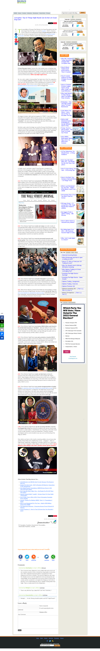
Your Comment (22, 614)
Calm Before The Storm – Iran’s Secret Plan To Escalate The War (66, 113)
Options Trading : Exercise (70, 284)
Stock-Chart (42, 13)
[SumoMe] (2, 338)
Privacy (48, 13)
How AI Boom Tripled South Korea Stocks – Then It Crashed (66, 70)
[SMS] (2, 334)
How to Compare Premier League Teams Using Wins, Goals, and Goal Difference (66, 88)
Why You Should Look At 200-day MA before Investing (72, 266)
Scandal (33, 526)
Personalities (42, 525)
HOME (15, 13)
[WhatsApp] (2, 325)
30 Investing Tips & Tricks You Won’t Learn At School (68, 196)
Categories (78, 19)
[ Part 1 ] (79, 288)
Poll (61, 302)
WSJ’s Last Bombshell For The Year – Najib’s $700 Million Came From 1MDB (68, 188)
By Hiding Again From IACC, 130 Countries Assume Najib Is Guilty (68, 231)
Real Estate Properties (24, 526)
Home (37, 638)
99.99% (44, 31)
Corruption (22, 525)
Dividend (68, 252)
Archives (73, 19)
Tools (72, 252)
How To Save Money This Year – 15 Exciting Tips (68, 169)
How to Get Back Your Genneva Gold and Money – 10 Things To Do (68, 179)
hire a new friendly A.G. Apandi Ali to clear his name (31, 292)
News (76, 252)
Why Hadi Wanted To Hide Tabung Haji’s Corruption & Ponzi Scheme (66, 96)
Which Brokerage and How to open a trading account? (72, 258)
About (20, 13)
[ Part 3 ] (69, 290)
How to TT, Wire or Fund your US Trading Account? (72, 262)
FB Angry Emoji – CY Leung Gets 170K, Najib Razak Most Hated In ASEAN (68, 206)
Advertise (29, 13)
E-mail (41, 608)
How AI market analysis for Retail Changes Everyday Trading (66, 78)
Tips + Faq (63, 252)
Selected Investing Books (69, 255)
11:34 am (42, 587)
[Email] (2, 330)
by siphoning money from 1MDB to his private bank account (37, 388)
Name (41, 605)
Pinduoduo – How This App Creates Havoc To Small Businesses (66, 104)
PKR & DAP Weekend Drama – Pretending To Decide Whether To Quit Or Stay (66, 122)
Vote (66, 352)
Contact (24, 13)
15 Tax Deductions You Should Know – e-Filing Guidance (68, 153)
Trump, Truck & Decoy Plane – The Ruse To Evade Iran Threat (66, 130)
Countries (28, 525)
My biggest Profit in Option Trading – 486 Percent (67, 213)
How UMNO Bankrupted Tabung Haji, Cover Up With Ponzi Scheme (66, 140)
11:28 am (45, 595)
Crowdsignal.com (72, 358)
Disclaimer (35, 13)
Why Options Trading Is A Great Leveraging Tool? (71, 270)
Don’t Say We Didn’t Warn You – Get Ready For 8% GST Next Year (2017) (68, 162)
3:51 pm (44, 568)
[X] (2, 321)
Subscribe (67, 19)
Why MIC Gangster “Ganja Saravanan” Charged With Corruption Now (67, 61)
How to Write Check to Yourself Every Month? (68, 221)
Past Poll (65, 302)
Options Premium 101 (68, 286)
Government (35, 525)
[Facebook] (2, 317)
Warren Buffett (72, 302)
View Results (73, 356)
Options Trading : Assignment (70, 281)
